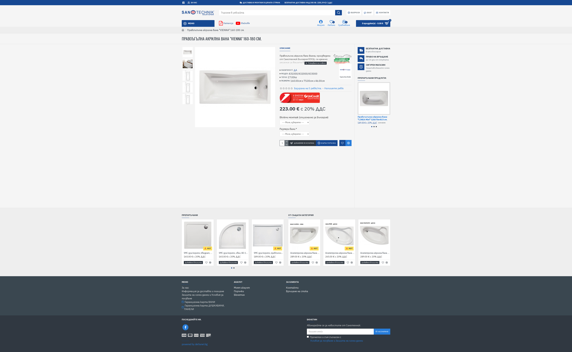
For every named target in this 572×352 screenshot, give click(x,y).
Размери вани (287, 128)
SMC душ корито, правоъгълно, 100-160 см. (268, 253)
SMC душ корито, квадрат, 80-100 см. (198, 253)
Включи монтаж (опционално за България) (304, 117)
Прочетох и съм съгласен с (336, 339)
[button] (371, 126)
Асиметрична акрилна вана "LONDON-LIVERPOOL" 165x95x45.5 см (304, 253)
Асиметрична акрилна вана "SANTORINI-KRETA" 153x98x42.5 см (374, 253)
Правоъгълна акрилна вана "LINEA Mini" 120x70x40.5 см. (372, 118)
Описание (285, 48)
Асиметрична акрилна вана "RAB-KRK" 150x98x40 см (339, 253)
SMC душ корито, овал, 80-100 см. (233, 253)
